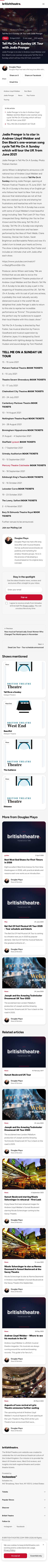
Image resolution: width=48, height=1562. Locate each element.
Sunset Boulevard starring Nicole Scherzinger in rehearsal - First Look (22, 1198)
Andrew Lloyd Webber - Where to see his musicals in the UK (23, 1337)
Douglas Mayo (21, 538)
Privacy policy (28, 606)
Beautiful (8, 731)
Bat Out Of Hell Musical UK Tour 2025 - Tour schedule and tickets (23, 927)
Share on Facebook (33, 75)
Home (4, 30)
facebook (21, 1526)
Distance (8, 806)
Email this (14, 82)
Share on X (14, 75)
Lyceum (15, 442)
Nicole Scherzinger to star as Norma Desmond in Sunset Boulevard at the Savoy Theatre (22, 1269)
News (29, 30)
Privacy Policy (9, 1550)
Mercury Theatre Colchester (16, 465)
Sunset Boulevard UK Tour (17, 1074)
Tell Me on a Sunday (12, 692)
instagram (8, 1526)
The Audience (10, 770)
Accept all (15, 1556)
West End (8, 703)
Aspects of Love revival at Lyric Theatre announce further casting (21, 1406)
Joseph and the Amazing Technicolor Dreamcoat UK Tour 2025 (23, 997)
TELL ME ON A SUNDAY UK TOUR (20, 124)
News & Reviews (17, 30)
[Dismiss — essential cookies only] (43, 1545)
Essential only (36, 1556)
